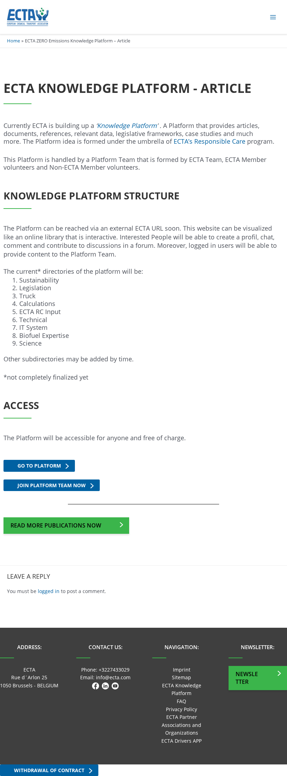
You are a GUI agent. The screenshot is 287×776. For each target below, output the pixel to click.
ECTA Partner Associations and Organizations (181, 725)
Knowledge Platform (127, 125)
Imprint (181, 669)
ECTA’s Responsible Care (209, 141)
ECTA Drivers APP (181, 740)
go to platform (39, 465)
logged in (48, 591)
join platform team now (52, 485)
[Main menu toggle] (273, 17)
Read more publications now (55, 525)
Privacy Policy (181, 709)
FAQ (181, 701)
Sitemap (181, 677)
